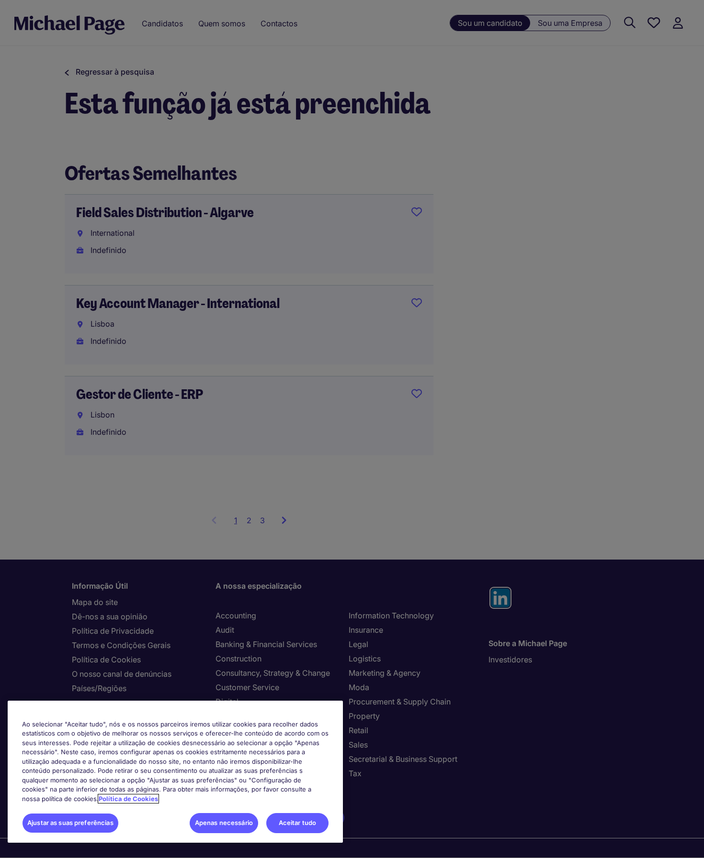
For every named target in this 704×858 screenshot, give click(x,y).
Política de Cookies (128, 799)
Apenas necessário (224, 822)
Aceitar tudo (298, 822)
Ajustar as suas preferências (70, 822)
